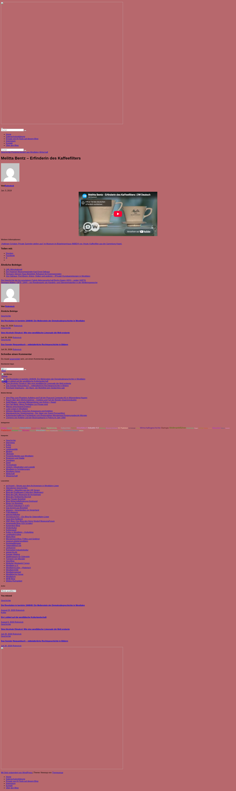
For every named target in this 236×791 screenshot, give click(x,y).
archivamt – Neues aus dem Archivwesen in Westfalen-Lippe (32, 486)
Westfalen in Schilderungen (18, 469)
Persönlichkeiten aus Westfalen (25, 152)
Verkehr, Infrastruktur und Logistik (20, 467)
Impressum (10, 141)
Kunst (8, 447)
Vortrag (138, 428)
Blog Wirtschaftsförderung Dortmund (21, 501)
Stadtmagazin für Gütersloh (18, 557)
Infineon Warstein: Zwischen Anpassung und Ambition (29, 411)
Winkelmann (102, 428)
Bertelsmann (190, 428)
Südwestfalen (65, 428)
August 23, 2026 (8, 610)
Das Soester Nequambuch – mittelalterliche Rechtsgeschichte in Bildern (34, 345)
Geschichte (6, 152)
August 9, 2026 (8, 622)
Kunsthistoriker (54, 430)
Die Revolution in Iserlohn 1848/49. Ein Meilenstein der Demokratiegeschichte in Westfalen (43, 321)
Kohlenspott (11, 530)
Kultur (8, 445)
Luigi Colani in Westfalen (17, 409)
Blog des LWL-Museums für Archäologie (23, 495)
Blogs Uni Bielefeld (14, 503)
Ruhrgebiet (32, 430)
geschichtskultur (13, 514)
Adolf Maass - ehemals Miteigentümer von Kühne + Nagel (31, 402)
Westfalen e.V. (12, 565)
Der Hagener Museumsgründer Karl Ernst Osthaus (28, 272)
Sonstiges (10, 460)
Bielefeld (15, 430)
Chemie (206, 428)
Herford (9, 428)
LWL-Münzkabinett (14, 269)
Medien (9, 451)
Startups (165, 428)
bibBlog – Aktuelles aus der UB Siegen (23, 490)
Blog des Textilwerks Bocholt (18, 497)
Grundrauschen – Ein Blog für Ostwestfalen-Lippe (27, 517)
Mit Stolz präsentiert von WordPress (17, 773)
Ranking (60, 430)
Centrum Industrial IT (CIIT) (18, 506)
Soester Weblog (13, 554)
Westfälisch (82, 428)
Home (8, 134)
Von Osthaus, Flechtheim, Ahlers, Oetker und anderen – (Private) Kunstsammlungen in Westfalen (48, 276)
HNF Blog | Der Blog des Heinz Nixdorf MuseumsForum (30, 521)
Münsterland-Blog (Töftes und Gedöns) (23, 539)
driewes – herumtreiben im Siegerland (22, 510)
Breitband (4, 428)
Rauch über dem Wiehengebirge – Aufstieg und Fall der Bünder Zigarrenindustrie (41, 400)
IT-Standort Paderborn (71, 430)
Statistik (227, 428)
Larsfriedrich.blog (13, 534)
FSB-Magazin (12, 512)
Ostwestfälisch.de (13, 545)
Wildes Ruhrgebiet (14, 581)
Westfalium (11, 576)
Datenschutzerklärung (15, 137)
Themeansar (57, 773)
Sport (8, 463)
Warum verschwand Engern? (18, 407)
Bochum (38, 428)
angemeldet (15, 359)
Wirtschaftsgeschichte (150, 428)
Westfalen (41, 430)
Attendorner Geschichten (17, 488)
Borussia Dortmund (112, 428)
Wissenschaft (12, 476)
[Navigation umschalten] (2, 128)
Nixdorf (210, 428)
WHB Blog (10, 579)
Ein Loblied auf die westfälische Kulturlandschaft (23, 617)
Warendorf (216, 428)
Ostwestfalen (25, 428)
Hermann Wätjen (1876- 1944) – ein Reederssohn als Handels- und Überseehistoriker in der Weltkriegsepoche (49, 282)
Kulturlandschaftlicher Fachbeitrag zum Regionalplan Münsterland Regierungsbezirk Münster (46, 415)
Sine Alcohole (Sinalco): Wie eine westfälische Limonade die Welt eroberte (35, 333)
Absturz (223, 428)
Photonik (33, 428)
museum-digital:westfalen (17, 541)
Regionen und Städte (15, 458)
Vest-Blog (10, 561)
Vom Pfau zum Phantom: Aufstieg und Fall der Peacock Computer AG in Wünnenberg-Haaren (46, 398)
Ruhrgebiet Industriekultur (17, 550)
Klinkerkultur (11, 528)
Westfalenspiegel (13, 572)
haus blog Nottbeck (14, 519)
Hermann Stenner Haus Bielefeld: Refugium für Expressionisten (33, 274)
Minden (81, 430)
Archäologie (131, 428)
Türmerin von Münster (15, 559)
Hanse (73, 428)
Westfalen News (13, 471)
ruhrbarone (10, 548)
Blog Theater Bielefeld (15, 499)
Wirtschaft (43, 152)
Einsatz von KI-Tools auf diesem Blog (22, 139)
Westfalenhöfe (12, 570)
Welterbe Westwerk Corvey (18, 563)
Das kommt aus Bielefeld (17, 508)
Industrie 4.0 (93, 428)
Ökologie (10, 454)
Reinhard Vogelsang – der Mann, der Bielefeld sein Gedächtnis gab (35, 388)
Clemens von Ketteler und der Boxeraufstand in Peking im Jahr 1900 (36, 418)
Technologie (11, 465)
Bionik (48, 430)
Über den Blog (12, 145)
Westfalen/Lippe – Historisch (18, 568)
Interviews (10, 443)
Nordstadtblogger (13, 543)
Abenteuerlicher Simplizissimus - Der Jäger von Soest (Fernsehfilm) (35, 413)
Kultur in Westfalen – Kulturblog (19, 532)
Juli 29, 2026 (7, 634)
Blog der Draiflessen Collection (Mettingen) (24, 492)
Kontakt (9, 143)
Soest (20, 430)
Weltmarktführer (177, 427)
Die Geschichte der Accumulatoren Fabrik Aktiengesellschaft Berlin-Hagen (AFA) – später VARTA (43, 280)
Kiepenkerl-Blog (13, 526)
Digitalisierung (52, 428)
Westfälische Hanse (14, 574)
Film (58, 428)
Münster (25, 430)
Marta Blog (10, 537)
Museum (43, 428)
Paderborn (6, 430)
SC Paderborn (123, 428)
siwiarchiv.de (11, 552)
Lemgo (201, 428)
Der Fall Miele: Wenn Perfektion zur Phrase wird (27, 404)
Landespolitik (12, 449)
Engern (196, 428)
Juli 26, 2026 (7, 646)
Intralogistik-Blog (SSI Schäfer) (19, 523)
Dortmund (15, 428)
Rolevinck (9, 186)
